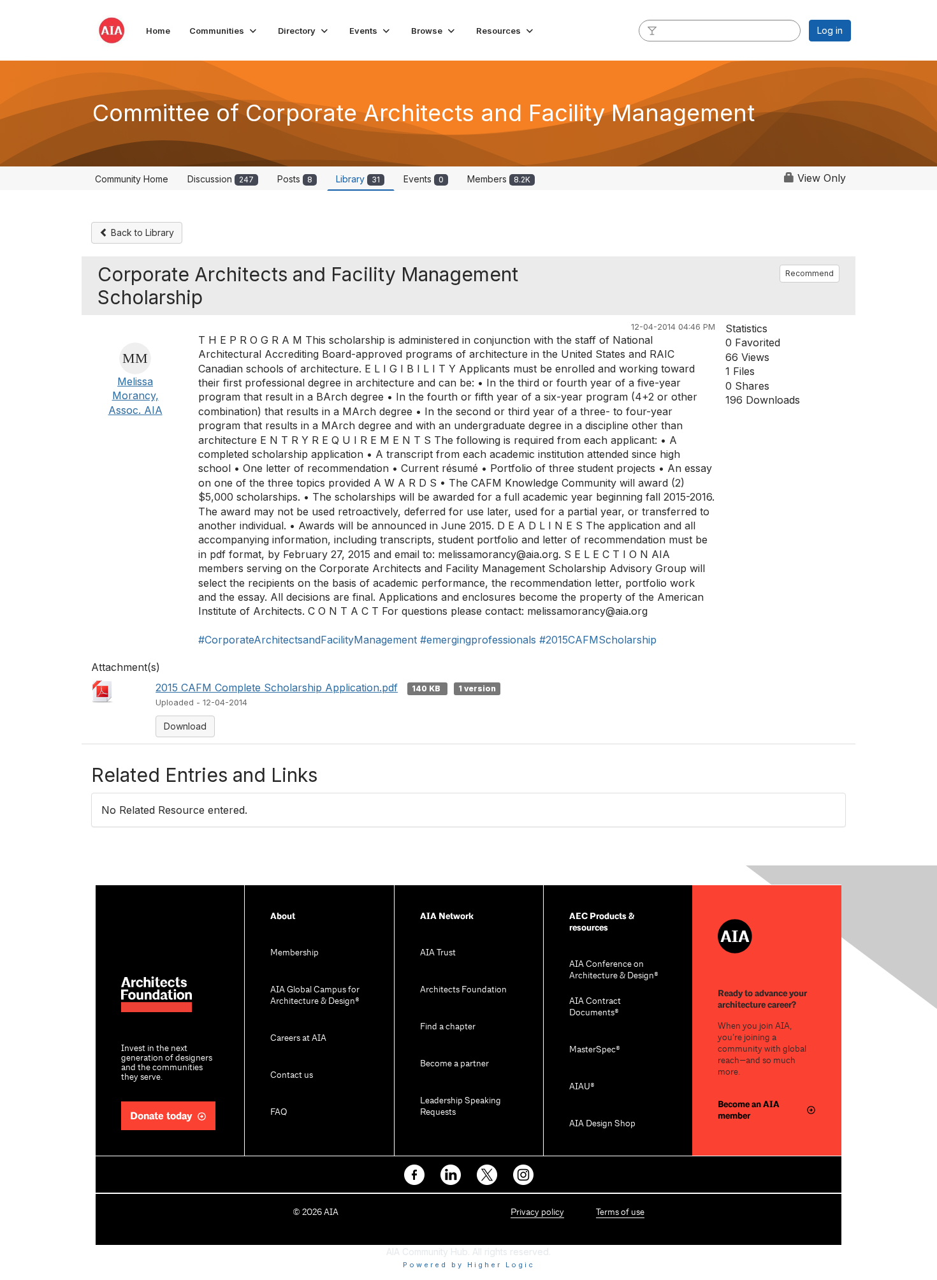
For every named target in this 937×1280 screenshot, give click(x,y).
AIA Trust (438, 953)
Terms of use (620, 1212)
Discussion (220, 178)
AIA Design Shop (602, 1124)
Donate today (161, 1116)
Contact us (291, 1075)
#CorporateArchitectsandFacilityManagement (307, 639)
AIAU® (582, 1087)
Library (358, 178)
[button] (224, 30)
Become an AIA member (749, 1110)
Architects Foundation (463, 990)
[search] (652, 30)
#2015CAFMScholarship (598, 639)
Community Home (131, 178)
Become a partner (454, 1064)
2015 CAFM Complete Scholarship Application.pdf (277, 687)
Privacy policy (537, 1212)
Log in (830, 30)
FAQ (278, 1112)
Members (498, 178)
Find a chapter (448, 1027)
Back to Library (141, 232)
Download (185, 726)
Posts (294, 178)
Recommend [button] (809, 273)
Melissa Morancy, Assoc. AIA (135, 395)
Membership (294, 953)
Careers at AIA (298, 1038)
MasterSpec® (594, 1050)
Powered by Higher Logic (469, 1264)
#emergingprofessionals (478, 639)
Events (423, 178)
